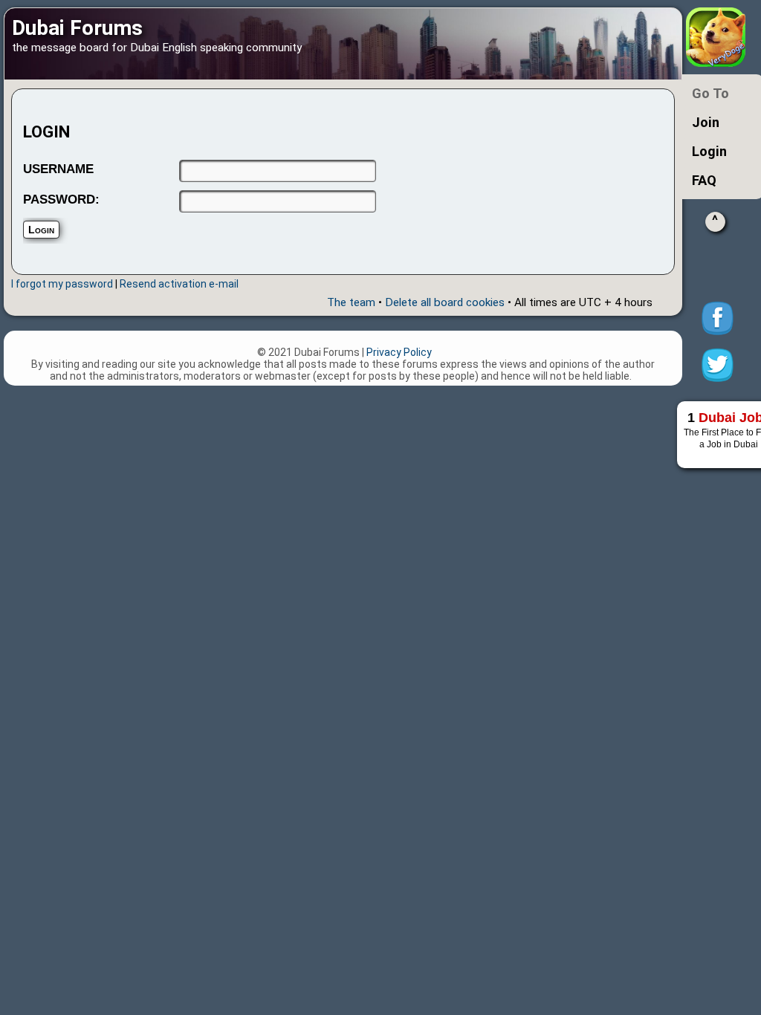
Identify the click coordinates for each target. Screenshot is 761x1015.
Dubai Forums (77, 28)
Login (709, 151)
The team (351, 302)
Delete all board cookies (445, 302)
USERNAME (58, 169)
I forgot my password (62, 284)
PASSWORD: (61, 199)
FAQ (704, 180)
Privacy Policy (399, 352)
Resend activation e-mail (179, 284)
